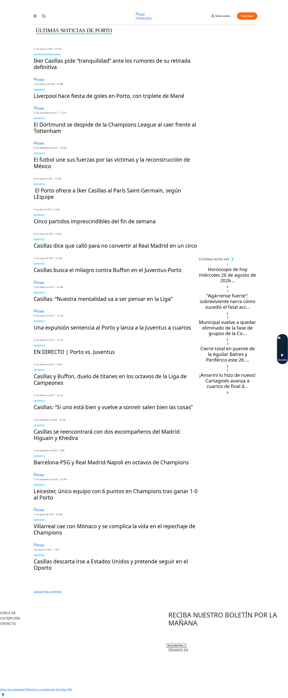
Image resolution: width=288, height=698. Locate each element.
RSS (70, 689)
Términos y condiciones (40, 689)
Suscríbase (247, 16)
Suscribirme (175, 645)
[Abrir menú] (35, 16)
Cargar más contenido (48, 591)
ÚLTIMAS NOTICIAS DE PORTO (74, 30)
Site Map (61, 689)
